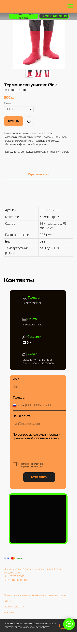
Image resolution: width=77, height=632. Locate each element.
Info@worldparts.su (33, 325)
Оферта (8, 601)
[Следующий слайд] (68, 43)
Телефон (19, 398)
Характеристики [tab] (38, 175)
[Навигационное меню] (70, 6)
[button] (23, 16)
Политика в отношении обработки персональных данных (36, 596)
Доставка (9, 613)
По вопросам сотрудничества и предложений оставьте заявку (36, 436)
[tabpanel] (38, 232)
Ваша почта (22, 416)
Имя (16, 379)
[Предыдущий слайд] (9, 43)
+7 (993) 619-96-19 (32, 303)
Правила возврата (14, 607)
